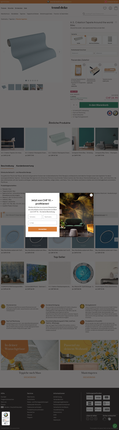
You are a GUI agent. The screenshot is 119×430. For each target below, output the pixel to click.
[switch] (6, 423)
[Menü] (9, 413)
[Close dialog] (91, 195)
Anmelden (43, 229)
